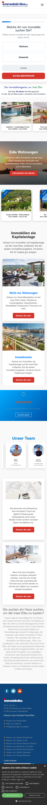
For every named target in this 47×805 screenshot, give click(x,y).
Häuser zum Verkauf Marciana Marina (21, 743)
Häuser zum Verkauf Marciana (18, 755)
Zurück (23, 67)
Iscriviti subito (23, 415)
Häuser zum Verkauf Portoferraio (19, 737)
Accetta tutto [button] (12, 795)
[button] (14, 783)
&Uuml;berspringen (23, 75)
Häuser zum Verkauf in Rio (16, 740)
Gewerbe (23, 57)
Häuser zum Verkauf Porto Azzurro (20, 749)
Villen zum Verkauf (13, 723)
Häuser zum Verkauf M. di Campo (19, 746)
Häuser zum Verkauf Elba (16, 720)
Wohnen (23, 46)
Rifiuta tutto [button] (34, 795)
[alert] (23, 784)
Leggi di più (20, 779)
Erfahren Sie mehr (23, 315)
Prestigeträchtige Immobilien (17, 726)
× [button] (45, 766)
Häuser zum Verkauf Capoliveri (18, 752)
